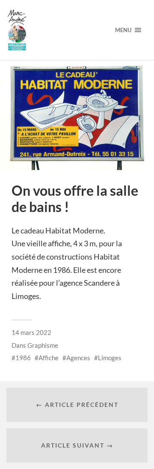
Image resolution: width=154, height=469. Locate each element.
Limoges (109, 357)
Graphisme (42, 345)
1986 (23, 357)
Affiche (48, 357)
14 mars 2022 (31, 332)
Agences (78, 357)
